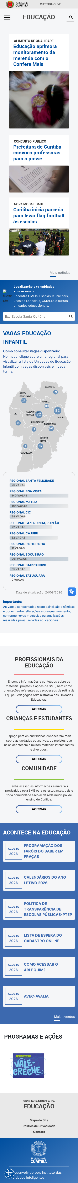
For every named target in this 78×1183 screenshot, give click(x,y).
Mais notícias (60, 272)
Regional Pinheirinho (27, 544)
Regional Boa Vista (26, 491)
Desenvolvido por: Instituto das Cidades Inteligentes (37, 1174)
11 (33, 429)
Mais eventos (64, 1017)
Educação (39, 17)
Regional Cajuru (24, 533)
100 (47, 405)
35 (40, 446)
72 (39, 414)
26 (23, 400)
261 (51, 428)
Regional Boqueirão (27, 554)
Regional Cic (20, 512)
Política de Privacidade (39, 1126)
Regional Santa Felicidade (32, 480)
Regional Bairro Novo (28, 565)
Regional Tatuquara (27, 575)
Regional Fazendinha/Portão (34, 523)
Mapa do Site (39, 1120)
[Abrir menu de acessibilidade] (9, 1173)
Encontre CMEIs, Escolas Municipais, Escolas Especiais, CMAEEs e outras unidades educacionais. (41, 296)
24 (18, 422)
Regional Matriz (23, 502)
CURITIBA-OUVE (50, 4)
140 (55, 392)
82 (57, 410)
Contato (39, 1131)
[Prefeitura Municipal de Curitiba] (39, 1152)
